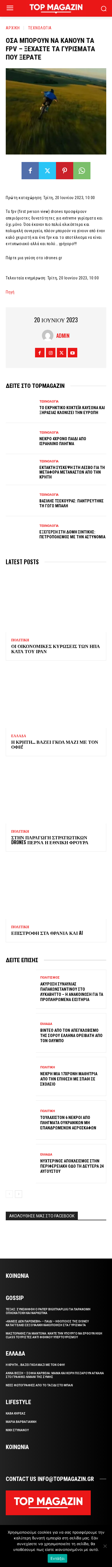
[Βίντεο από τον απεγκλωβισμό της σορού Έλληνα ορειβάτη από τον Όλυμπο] (21, 1033)
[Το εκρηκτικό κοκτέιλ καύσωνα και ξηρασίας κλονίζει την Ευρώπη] (21, 407)
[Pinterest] (64, 170)
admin (62, 335)
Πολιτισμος (50, 977)
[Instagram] (50, 352)
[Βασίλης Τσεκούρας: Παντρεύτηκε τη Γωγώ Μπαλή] (21, 501)
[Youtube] (72, 352)
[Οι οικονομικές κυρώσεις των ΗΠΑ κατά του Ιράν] (56, 602)
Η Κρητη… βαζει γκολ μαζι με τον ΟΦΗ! (54, 744)
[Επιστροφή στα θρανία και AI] (56, 889)
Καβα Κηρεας (16, 1413)
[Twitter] (47, 170)
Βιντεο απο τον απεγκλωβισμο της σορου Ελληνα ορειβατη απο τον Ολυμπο (71, 1035)
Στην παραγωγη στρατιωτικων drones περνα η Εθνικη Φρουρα (49, 840)
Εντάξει (58, 1558)
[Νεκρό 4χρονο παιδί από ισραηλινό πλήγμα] (21, 438)
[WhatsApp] (81, 170)
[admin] (49, 335)
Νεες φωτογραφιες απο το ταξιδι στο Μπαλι (39, 1385)
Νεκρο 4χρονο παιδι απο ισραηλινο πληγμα (62, 441)
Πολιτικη (20, 640)
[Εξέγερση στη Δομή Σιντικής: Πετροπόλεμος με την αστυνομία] (21, 532)
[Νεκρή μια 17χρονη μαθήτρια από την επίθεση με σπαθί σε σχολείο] (21, 1076)
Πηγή (10, 292)
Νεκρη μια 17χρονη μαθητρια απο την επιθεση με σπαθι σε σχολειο (68, 1079)
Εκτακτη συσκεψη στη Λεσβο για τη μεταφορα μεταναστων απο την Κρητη (72, 472)
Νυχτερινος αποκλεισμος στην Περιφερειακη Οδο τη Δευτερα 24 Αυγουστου (72, 1166)
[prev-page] (9, 1194)
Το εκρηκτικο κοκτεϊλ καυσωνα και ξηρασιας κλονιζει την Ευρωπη (72, 410)
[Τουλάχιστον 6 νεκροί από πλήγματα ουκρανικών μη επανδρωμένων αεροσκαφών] (21, 1120)
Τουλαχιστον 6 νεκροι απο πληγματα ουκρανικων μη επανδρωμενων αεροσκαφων (68, 1122)
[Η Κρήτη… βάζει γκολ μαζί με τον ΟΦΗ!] (56, 698)
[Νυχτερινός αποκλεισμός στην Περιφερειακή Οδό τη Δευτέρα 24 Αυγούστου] (21, 1163)
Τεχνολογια (40, 28)
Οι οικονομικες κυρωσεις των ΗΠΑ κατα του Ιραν (55, 649)
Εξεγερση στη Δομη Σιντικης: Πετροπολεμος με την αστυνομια (72, 534)
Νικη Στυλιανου (17, 1430)
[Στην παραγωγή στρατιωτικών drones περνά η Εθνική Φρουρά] (56, 793)
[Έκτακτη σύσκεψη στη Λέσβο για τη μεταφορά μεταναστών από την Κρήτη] (21, 469)
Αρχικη (13, 28)
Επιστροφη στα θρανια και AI (47, 932)
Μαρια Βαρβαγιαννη (21, 1421)
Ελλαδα (18, 736)
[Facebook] (30, 170)
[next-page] (18, 1194)
